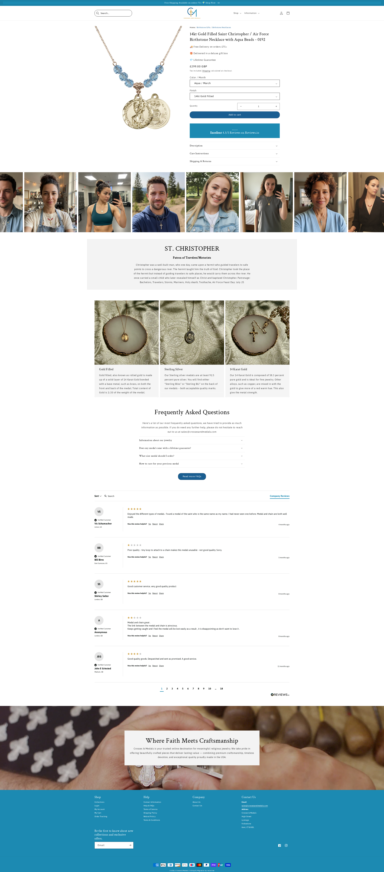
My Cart (97, 813)
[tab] (280, 496)
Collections (99, 802)
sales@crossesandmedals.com (255, 806)
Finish (193, 90)
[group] (192, 522)
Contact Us (197, 806)
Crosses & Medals (181, 870)
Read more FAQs (192, 476)
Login (96, 806)
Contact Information (152, 802)
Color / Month (198, 77)
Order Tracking (100, 816)
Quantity (193, 106)
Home (192, 27)
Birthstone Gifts (203, 27)
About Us (197, 802)
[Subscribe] (130, 845)
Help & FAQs (149, 806)
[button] (113, 13)
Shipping (206, 71)
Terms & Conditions (152, 820)
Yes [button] (149, 524)
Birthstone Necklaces (221, 27)
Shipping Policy (150, 813)
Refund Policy (150, 816)
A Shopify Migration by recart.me (202, 870)
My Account (99, 809)
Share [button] (161, 524)
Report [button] (155, 524)
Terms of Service (151, 809)
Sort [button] (96, 496)
